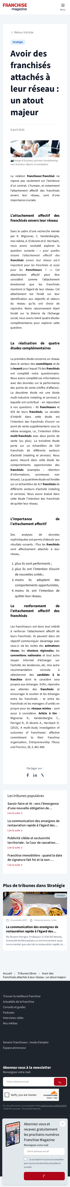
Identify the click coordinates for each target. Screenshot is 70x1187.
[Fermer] (63, 1124)
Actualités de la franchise (18, 1002)
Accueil (7, 973)
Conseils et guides (14, 1007)
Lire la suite (13, 813)
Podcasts (8, 1013)
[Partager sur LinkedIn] (35, 775)
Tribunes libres (27, 973)
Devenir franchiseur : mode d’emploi (26, 1042)
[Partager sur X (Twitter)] (43, 775)
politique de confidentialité (53, 1105)
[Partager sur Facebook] (28, 775)
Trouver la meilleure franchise (22, 996)
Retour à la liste (23, 32)
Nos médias (10, 1023)
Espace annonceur (14, 1048)
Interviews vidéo (13, 1018)
